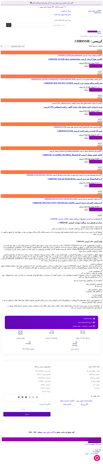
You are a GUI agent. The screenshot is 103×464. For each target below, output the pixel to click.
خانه (101, 36)
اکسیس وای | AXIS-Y (43, 374)
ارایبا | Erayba (46, 391)
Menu (99, 33)
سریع (86, 66)
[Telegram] (25, 398)
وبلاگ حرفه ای (95, 381)
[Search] (8, 25)
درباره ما (97, 388)
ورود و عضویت (92, 31)
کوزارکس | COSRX (44, 381)
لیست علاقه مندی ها (93, 371)
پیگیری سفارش (95, 378)
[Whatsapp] (32, 398)
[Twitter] (18, 398)
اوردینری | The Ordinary (43, 371)
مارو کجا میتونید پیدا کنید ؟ (62, 14)
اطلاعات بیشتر (96, 66)
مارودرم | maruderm (44, 378)
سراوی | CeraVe (45, 388)
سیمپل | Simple (45, 384)
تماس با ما (96, 384)
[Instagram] (36, 398)
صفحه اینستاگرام (94, 374)
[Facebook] (21, 398)
